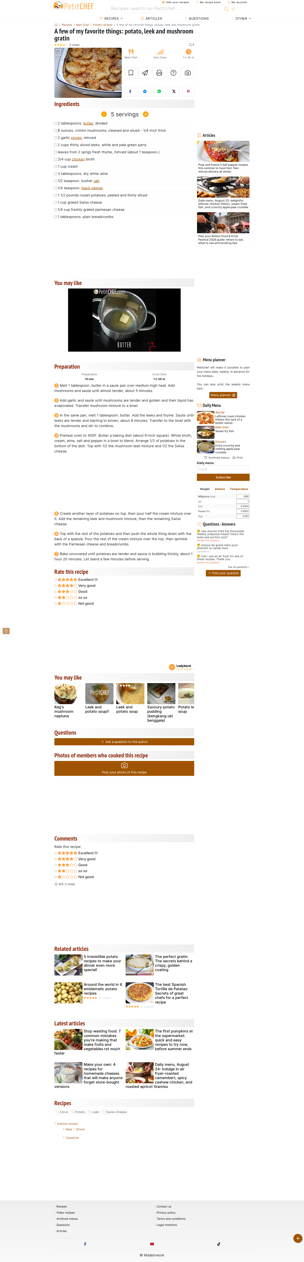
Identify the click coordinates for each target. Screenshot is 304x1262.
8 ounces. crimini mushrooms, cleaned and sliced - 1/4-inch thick (112, 130)
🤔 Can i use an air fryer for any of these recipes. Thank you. (220, 558)
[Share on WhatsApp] (159, 91)
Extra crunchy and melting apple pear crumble (227, 449)
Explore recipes (67, 1123)
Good (82, 591)
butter (88, 123)
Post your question (225, 573)
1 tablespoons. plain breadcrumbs (85, 217)
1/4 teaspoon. (80, 188)
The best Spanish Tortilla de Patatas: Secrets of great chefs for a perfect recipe (171, 993)
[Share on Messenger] (145, 91)
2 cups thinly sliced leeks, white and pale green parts (102, 145)
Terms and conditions (171, 1218)
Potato (80, 1112)
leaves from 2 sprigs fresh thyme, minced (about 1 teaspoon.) (109, 152)
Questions (198, 18)
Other (241, 18)
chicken (78, 159)
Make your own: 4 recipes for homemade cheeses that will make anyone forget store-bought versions (88, 1075)
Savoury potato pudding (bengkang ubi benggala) (161, 714)
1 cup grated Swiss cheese (80, 202)
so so (82, 597)
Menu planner (221, 395)
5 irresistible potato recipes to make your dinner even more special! (102, 963)
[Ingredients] (6, 631)
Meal (69, 1129)
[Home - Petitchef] (56, 24)
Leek (95, 1112)
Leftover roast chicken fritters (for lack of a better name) (230, 420)
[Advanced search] (233, 9)
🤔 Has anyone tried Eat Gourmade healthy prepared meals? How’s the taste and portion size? (220, 534)
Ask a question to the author (126, 742)
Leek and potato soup (127, 709)
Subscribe (223, 477)
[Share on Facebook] (130, 91)
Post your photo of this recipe (124, 772)
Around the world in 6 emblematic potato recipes (103, 988)
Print (239, 457)
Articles (153, 18)
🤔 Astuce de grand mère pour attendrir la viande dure (217, 547)
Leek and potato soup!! (97, 709)
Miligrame (207, 496)
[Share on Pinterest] (188, 91)
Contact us (164, 1206)
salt (96, 181)
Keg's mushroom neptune (63, 711)
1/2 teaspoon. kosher (78, 181)
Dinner (80, 1129)
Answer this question (208, 540)
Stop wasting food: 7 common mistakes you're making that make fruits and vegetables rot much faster (87, 1042)
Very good (86, 585)
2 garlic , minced (77, 138)
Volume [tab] (220, 489)
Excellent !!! (87, 580)
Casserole (72, 1137)
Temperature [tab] (239, 489)
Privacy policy (166, 1212)
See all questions (237, 566)
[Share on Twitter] (174, 91)
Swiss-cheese (116, 1112)
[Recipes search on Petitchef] (226, 9)
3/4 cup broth (76, 159)
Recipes (111, 18)
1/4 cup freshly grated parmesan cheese (91, 209)
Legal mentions (167, 1225)
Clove (64, 1112)
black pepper (92, 188)
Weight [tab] (205, 489)
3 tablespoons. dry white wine (83, 174)
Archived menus (218, 457)
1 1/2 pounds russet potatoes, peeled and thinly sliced (102, 195)
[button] (59, 73)
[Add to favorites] (130, 73)
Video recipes (65, 1212)
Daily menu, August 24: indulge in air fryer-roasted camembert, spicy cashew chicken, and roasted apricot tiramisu (159, 1075)
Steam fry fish (224, 431)
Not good (85, 603)
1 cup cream (68, 166)
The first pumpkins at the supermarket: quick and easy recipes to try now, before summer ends (174, 1040)
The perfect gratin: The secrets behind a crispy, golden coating (173, 963)
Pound (204, 511)
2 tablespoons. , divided (82, 123)
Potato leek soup (188, 709)
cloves (76, 138)
